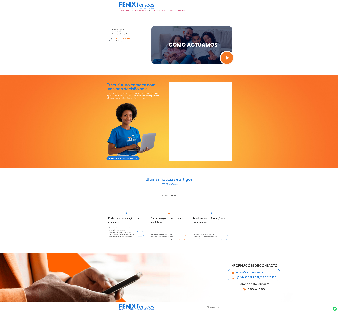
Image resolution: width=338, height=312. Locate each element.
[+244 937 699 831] (110, 39)
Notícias (173, 10)
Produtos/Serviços (141, 10)
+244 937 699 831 (122, 38)
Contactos (181, 10)
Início (122, 10)
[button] (169, 195)
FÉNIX (128, 10)
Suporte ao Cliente (159, 10)
